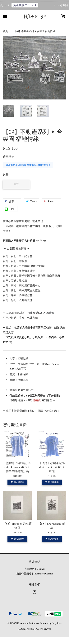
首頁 (5, 31)
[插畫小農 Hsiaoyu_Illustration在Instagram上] (34, 594)
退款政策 (46, 629)
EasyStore (57, 623)
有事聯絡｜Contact (34, 568)
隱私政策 (34, 629)
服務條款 (23, 629)
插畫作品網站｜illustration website (34, 573)
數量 (6, 174)
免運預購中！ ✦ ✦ (23, 5)
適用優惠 (8, 157)
